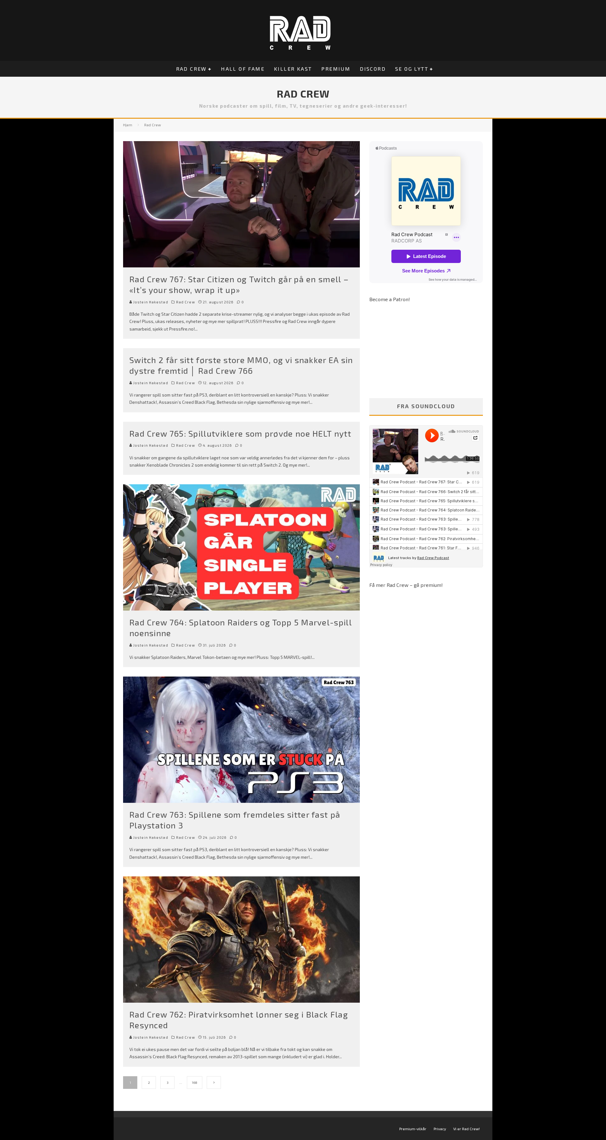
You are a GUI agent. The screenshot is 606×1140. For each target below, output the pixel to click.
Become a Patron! (389, 299)
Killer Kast (293, 69)
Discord (373, 69)
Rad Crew (191, 69)
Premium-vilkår (412, 1129)
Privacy (440, 1129)
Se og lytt (411, 69)
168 (194, 1082)
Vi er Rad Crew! (466, 1129)
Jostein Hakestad (150, 302)
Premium (335, 69)
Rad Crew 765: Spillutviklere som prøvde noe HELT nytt (240, 433)
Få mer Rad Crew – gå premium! (406, 585)
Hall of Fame (242, 69)
